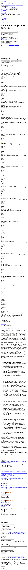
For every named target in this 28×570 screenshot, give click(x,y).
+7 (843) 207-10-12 (5, 5)
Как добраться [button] (12, 3)
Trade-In (8, 9)
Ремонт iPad (11, 7)
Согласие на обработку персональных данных (12, 478)
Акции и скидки (21, 461)
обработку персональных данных (16, 532)
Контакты (3, 9)
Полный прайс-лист (14, 45)
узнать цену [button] (3, 140)
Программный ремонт (5, 62)
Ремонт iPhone (4, 7)
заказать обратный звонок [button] (16, 5)
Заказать (3, 304)
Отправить (9, 529)
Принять (3, 568)
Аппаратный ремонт (5, 61)
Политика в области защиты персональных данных (13, 472)
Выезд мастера (4, 6)
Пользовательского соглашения (18, 533)
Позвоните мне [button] (4, 328)
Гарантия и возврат (12, 461)
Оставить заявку (4, 495)
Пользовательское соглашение (8, 471)
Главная (2, 487)
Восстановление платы (16, 61)
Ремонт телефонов (18, 7)
